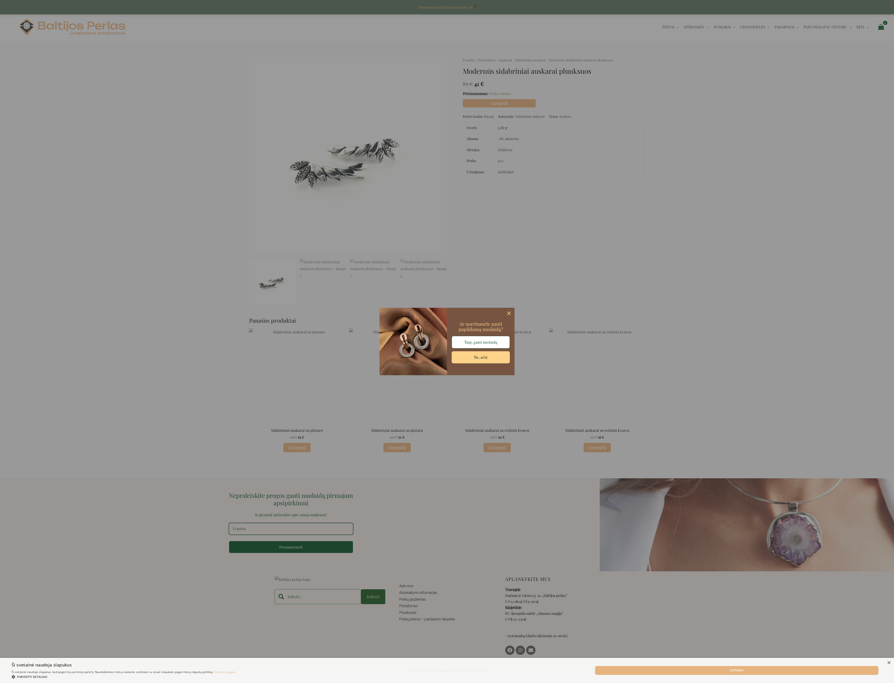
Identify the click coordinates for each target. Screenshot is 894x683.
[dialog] (447, 670)
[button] (124, 677)
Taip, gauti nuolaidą (480, 342)
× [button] (889, 663)
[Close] (509, 313)
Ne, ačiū (481, 357)
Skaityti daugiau (225, 672)
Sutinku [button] (736, 670)
